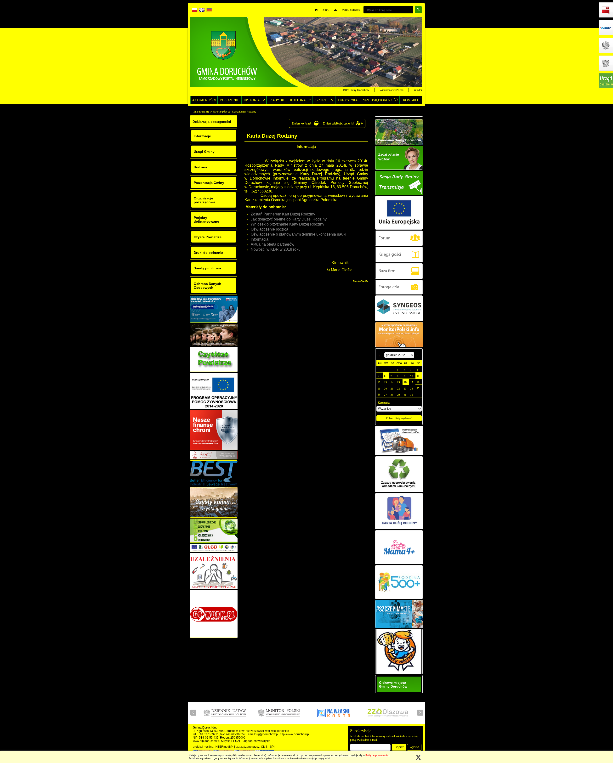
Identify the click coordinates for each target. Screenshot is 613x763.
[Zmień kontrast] (305, 125)
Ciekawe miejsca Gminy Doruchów (393, 684)
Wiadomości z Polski (376, 90)
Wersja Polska (195, 11)
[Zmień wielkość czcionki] (343, 125)
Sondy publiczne (207, 268)
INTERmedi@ (224, 746)
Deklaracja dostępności (212, 122)
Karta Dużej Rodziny (244, 111)
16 (405, 382)
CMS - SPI (267, 746)
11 (418, 375)
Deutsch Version (209, 11)
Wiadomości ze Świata (411, 90)
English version (202, 11)
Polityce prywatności (377, 755)
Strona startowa (227, 53)
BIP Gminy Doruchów (341, 90)
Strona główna (221, 111)
